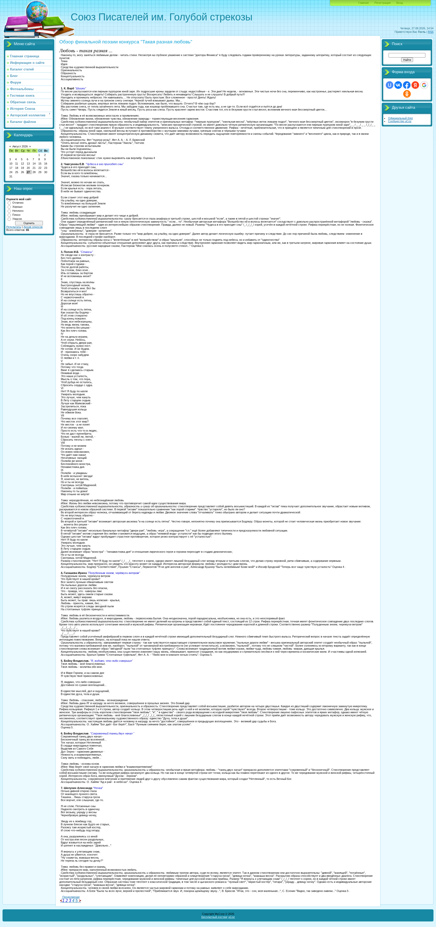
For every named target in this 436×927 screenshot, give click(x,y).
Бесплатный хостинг (214, 916)
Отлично (17, 202)
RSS (430, 31)
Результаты (13, 226)
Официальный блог (400, 118)
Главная (363, 2)
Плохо (16, 214)
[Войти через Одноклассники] (407, 94)
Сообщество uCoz (400, 121)
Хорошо (17, 206)
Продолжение (71, 896)
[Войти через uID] (389, 85)
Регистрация (382, 2)
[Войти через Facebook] (407, 85)
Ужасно (17, 218)
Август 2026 (20, 146)
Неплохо (17, 210)
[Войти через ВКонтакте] (398, 85)
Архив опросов (33, 226)
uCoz (231, 916)
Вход (399, 2)
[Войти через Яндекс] (415, 85)
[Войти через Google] (424, 85)
